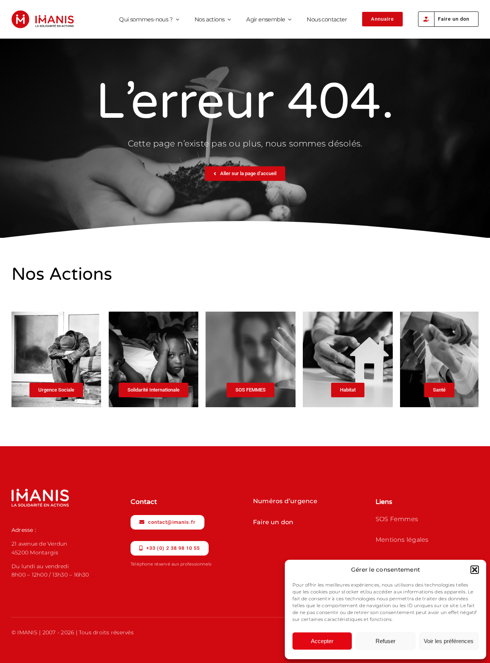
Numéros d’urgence (285, 501)
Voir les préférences (449, 641)
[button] (475, 570)
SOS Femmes (397, 519)
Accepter (322, 641)
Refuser (385, 641)
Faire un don (273, 522)
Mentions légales (402, 539)
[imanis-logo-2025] (42, 13)
